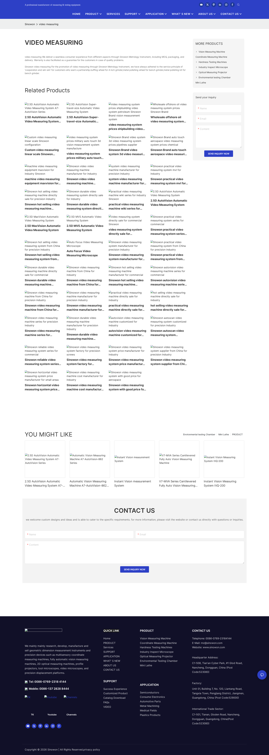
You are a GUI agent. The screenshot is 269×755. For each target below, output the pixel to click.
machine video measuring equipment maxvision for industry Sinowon (42, 181)
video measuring (48, 24)
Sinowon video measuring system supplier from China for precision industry (169, 362)
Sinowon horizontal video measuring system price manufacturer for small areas (42, 387)
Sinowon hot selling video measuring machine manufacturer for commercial (126, 283)
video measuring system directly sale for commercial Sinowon (125, 232)
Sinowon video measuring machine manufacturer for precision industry (84, 308)
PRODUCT (237, 434)
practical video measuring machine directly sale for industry (126, 308)
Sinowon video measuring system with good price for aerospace (127, 387)
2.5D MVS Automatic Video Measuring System (85, 228)
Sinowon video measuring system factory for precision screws (84, 362)
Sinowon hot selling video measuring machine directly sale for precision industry (42, 207)
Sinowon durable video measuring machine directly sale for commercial (40, 283)
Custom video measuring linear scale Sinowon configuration (42, 152)
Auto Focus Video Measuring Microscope (82, 253)
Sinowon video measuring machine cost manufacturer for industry (85, 387)
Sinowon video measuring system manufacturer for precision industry (126, 257)
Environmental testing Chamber (199, 434)
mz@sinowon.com (211, 642)
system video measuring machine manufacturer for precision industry (126, 181)
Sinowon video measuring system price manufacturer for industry (127, 362)
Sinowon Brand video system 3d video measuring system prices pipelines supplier (127, 152)
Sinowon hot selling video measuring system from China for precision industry (42, 257)
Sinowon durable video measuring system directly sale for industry (85, 207)
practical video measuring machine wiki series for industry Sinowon (126, 207)
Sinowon (30, 24)
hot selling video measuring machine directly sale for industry (169, 308)
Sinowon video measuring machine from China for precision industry (42, 308)
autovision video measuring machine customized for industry (127, 333)
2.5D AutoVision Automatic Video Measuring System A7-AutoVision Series (43, 119)
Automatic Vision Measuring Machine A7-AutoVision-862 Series (88, 484)
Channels (71, 714)
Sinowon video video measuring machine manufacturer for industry (84, 181)
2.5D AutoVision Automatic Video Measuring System (169, 202)
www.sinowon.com (214, 647)
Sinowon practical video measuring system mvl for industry (168, 181)
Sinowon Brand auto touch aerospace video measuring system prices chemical (169, 152)
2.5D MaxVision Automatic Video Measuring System (43, 228)
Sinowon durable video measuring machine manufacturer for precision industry (85, 337)
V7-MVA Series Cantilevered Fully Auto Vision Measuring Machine (177, 484)
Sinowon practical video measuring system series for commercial (168, 232)
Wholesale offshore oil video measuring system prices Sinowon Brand (167, 119)
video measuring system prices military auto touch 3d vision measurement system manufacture (84, 156)
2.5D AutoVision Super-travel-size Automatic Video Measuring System (84, 119)
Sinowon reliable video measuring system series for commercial (42, 362)
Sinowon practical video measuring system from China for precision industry (167, 257)
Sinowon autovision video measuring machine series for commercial (168, 283)
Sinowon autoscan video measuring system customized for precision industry (167, 333)
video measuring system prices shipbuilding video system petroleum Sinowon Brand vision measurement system (127, 127)
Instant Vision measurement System (132, 483)
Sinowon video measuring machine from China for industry (84, 283)
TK (32, 714)
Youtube (52, 714)
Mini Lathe (223, 434)
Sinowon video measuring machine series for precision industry (42, 333)
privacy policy (91, 749)
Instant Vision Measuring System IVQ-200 (220, 483)
